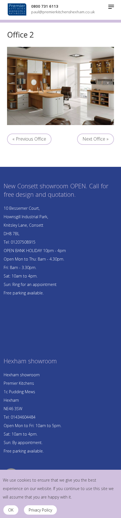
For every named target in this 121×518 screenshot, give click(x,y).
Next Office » (95, 139)
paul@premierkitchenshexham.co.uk (63, 11)
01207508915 (23, 242)
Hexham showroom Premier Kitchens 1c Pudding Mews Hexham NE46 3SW (22, 391)
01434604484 (23, 417)
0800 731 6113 (44, 6)
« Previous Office (29, 139)
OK (11, 510)
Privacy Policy (40, 510)
